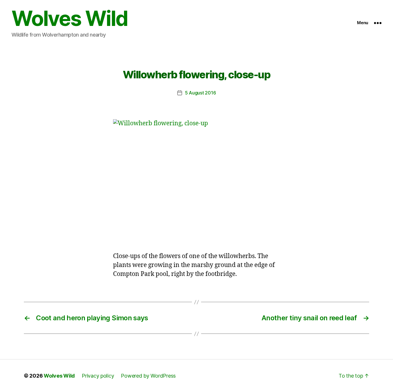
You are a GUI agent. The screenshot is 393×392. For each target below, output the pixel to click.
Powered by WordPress (148, 376)
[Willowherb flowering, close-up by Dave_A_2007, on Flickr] (196, 182)
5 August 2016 (200, 93)
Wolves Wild (70, 18)
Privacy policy (98, 376)
